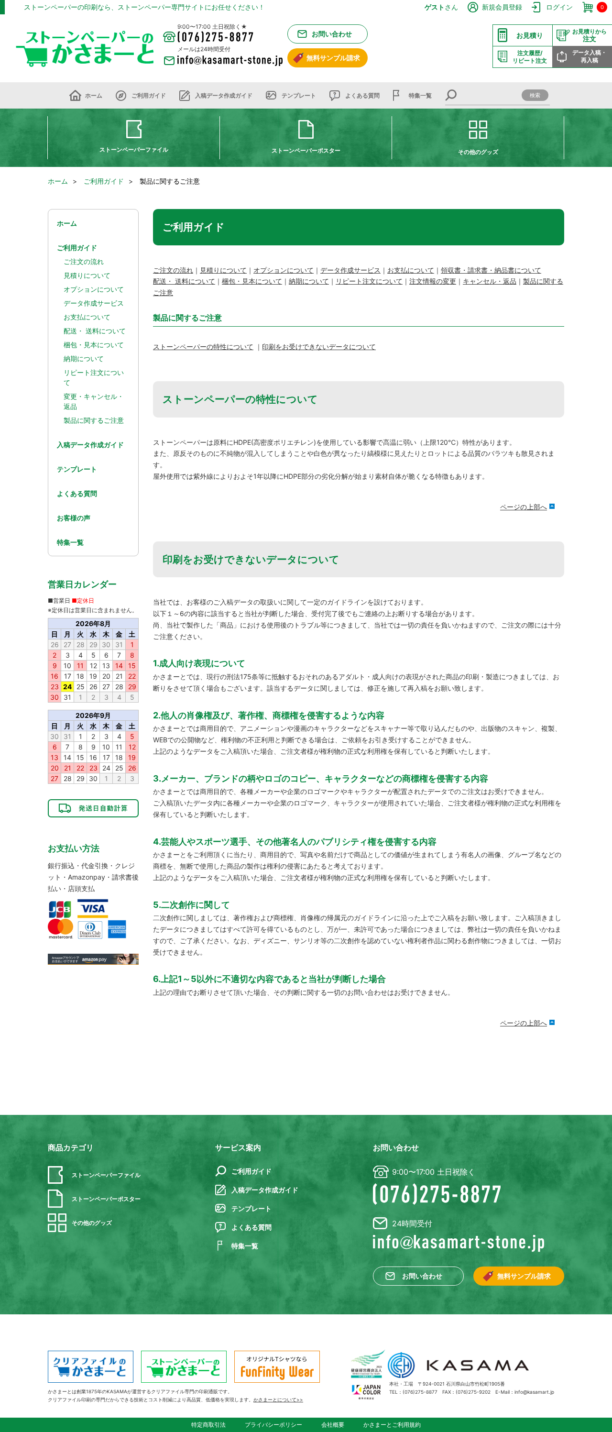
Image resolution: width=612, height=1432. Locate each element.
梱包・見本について (252, 281)
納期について (309, 281)
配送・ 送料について (184, 281)
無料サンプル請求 (333, 58)
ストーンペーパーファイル (133, 149)
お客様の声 (73, 518)
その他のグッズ (478, 151)
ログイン (559, 7)
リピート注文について (369, 281)
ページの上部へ (523, 507)
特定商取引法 (208, 1424)
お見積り (529, 35)
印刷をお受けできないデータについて (319, 346)
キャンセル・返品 (489, 281)
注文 (589, 35)
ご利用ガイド (148, 95)
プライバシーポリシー (273, 1424)
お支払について (410, 270)
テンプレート (299, 95)
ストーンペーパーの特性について (203, 346)
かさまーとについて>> (278, 1399)
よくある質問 (362, 95)
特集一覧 (420, 95)
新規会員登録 (502, 7)
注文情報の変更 (432, 281)
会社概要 (332, 1424)
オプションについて (283, 270)
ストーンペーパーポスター (306, 150)
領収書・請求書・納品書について (491, 270)
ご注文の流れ (173, 270)
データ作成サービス (350, 270)
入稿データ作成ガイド (223, 95)
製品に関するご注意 (94, 420)
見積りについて (223, 270)
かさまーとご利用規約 (392, 1424)
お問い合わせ (332, 34)
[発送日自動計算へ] (93, 808)
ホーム (93, 95)
